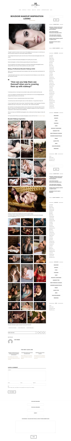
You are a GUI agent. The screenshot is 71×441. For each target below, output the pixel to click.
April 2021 (51, 64)
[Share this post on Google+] (42, 332)
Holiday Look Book (56, 128)
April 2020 (51, 75)
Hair (56, 125)
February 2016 (51, 105)
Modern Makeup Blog (56, 135)
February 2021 (51, 67)
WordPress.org (51, 160)
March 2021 (51, 65)
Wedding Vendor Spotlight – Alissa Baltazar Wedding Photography (56, 28)
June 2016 (51, 103)
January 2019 (51, 83)
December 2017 (52, 93)
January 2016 (51, 106)
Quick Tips (56, 140)
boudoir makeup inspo (30, 327)
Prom (56, 138)
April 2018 (51, 90)
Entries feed (51, 157)
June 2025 (51, 55)
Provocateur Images (41, 115)
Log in (50, 156)
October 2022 (51, 61)
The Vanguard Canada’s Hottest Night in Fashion (55, 36)
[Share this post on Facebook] (37, 332)
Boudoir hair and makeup (12, 327)
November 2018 (52, 84)
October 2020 (51, 219)
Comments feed (52, 159)
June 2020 (51, 74)
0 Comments (26, 20)
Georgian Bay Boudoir (20, 216)
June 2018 (51, 238)
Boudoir (56, 115)
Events (56, 118)
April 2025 (51, 56)
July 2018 (50, 87)
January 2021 (51, 68)
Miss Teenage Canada (56, 133)
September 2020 (52, 71)
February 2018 (51, 91)
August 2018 (51, 86)
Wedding (56, 148)
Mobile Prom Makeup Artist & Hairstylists (56, 39)
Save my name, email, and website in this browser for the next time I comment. (21, 387)
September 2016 (52, 102)
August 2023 (51, 58)
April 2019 (51, 80)
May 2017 (51, 97)
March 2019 (51, 81)
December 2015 (52, 107)
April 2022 (51, 62)
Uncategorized (32, 20)
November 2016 (52, 100)
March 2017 (51, 99)
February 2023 (51, 59)
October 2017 (51, 94)
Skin (56, 143)
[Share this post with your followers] (39, 332)
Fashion (56, 123)
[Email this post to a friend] (44, 332)
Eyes (56, 120)
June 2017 (51, 96)
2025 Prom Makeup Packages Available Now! (55, 32)
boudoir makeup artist (21, 327)
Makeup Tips (56, 130)
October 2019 (51, 77)
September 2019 (52, 78)
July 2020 (50, 72)
